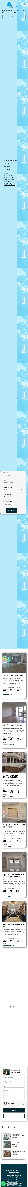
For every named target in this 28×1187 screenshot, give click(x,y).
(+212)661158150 (16, 1072)
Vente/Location (8, 487)
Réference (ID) (7, 502)
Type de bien (7, 494)
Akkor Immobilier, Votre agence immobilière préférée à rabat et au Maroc (9, 183)
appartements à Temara (14, 1176)
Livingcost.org (18, 1183)
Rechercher (11, 510)
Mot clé (5, 473)
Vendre (14, 17)
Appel (8, 1116)
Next (17, 1007)
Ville (4, 480)
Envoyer (14, 1110)
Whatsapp (19, 1116)
